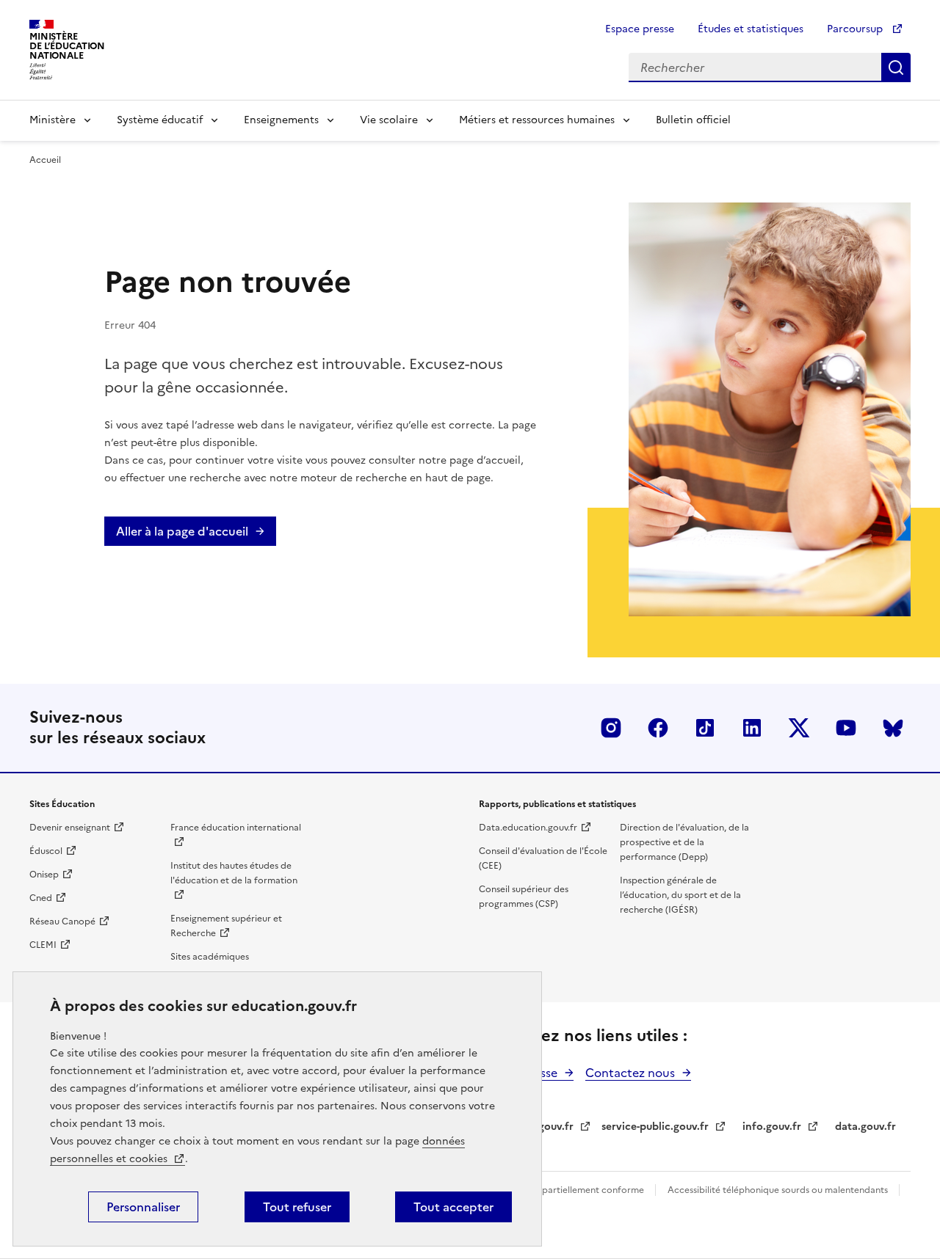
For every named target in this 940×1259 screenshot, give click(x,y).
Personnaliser (143, 1207)
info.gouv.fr (771, 1126)
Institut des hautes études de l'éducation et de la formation (233, 873)
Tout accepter (453, 1207)
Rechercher (896, 67)
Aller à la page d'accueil (182, 531)
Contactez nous (630, 1072)
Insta (611, 727)
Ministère (52, 120)
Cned (40, 898)
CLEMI (43, 945)
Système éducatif (160, 120)
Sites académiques (209, 956)
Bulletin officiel (693, 120)
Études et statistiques (750, 29)
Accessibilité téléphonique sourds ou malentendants (779, 1190)
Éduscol (45, 851)
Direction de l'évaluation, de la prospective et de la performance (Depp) (684, 842)
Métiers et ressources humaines (537, 120)
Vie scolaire (389, 120)
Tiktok (705, 727)
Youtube (846, 727)
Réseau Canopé (62, 921)
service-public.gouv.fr (655, 1126)
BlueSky (893, 727)
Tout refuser (297, 1207)
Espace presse (639, 29)
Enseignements (281, 120)
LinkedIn (752, 727)
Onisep (44, 874)
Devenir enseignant (69, 827)
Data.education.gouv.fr (528, 827)
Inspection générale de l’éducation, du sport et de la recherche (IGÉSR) (680, 895)
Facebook (658, 727)
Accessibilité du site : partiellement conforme (549, 1190)
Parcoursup (856, 29)
